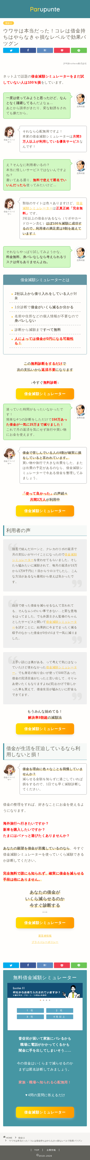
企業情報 (51, 1150)
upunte (45, 9)
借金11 (8, 23)
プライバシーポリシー (45, 942)
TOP (36, 1150)
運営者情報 (45, 935)
